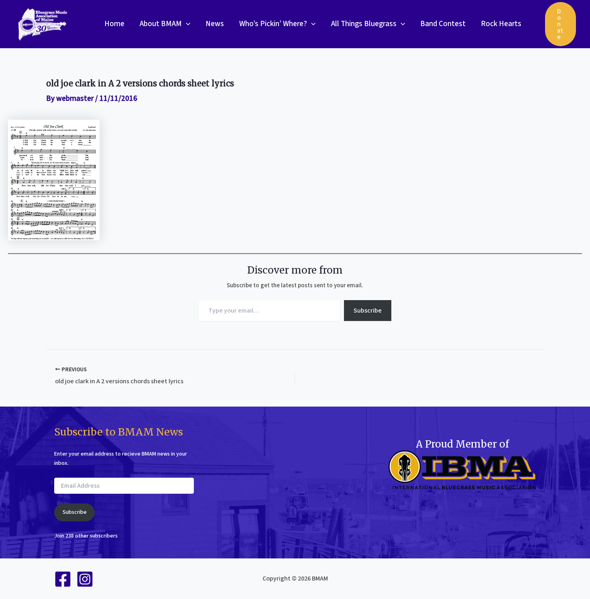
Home (114, 23)
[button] (186, 24)
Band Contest (443, 23)
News (214, 23)
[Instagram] (85, 579)
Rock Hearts (501, 23)
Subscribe (368, 310)
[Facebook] (62, 579)
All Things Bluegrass (364, 23)
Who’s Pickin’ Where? (273, 23)
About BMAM (161, 23)
